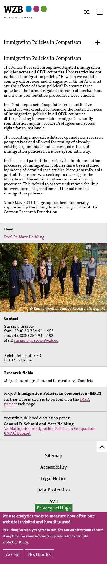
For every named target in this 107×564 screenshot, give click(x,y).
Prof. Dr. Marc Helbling (24, 237)
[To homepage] (19, 12)
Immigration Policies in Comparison (42, 42)
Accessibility (53, 467)
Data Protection (53, 490)
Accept (13, 554)
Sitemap (53, 456)
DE (87, 12)
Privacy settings (54, 508)
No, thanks (39, 554)
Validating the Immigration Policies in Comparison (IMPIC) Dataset (50, 431)
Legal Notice (53, 478)
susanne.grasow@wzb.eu (36, 340)
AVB (53, 501)
